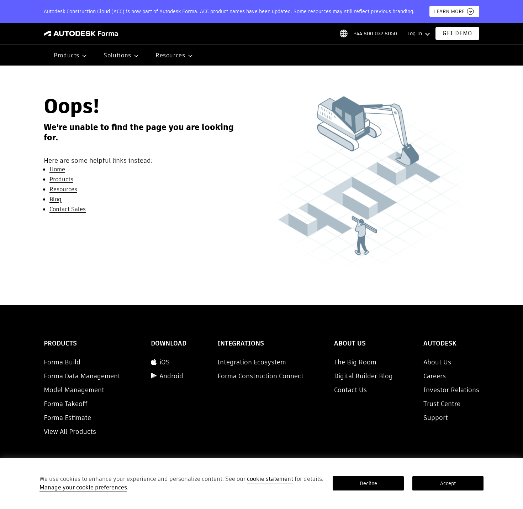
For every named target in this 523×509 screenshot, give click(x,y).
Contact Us (350, 389)
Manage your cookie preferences (83, 487)
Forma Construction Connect (260, 376)
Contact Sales (67, 209)
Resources (170, 55)
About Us (437, 362)
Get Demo (457, 33)
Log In (414, 33)
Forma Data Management (82, 376)
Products (66, 55)
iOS (164, 362)
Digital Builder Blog (363, 376)
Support (435, 417)
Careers (434, 376)
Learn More (449, 11)
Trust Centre (441, 403)
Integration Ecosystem (251, 362)
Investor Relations (451, 389)
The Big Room (355, 362)
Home (57, 169)
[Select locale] (343, 33)
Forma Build (62, 362)
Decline (368, 483)
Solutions (117, 55)
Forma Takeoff (66, 403)
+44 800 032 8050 (375, 33)
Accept (448, 483)
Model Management (74, 389)
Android (171, 376)
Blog (55, 199)
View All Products (70, 431)
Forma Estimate (67, 417)
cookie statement (270, 479)
